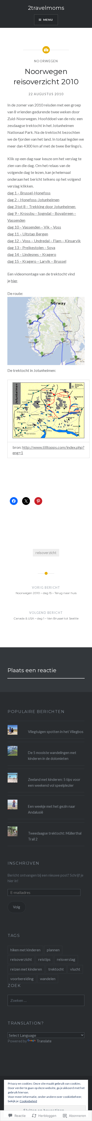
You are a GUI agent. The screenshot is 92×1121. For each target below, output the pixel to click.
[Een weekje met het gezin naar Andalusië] (46, 800)
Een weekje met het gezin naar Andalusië (51, 809)
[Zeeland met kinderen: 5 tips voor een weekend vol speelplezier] (46, 773)
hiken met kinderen (25, 950)
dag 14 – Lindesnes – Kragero (31, 254)
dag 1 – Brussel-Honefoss (29, 192)
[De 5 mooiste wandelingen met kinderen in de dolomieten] (46, 746)
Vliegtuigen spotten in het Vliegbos (55, 732)
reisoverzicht (46, 553)
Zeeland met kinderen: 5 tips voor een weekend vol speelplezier (54, 782)
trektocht (56, 969)
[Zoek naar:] (46, 1000)
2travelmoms (46, 8)
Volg (16, 907)
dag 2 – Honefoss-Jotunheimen (33, 199)
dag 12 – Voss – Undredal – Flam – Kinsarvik (44, 240)
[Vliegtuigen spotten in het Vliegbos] (46, 725)
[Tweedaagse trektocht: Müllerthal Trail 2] (46, 826)
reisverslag (66, 959)
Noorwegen (46, 61)
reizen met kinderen (26, 969)
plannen (53, 950)
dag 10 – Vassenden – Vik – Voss (34, 227)
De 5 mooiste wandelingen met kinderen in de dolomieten (52, 755)
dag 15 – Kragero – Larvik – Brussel (36, 261)
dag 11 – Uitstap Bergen (27, 233)
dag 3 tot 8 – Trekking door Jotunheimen (41, 206)
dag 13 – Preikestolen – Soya (31, 247)
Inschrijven (23, 863)
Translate (44, 1041)
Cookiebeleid (28, 1101)
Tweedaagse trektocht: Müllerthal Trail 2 (54, 836)
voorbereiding (22, 978)
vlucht (75, 969)
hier (14, 280)
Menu (48, 19)
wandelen (47, 978)
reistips (44, 959)
